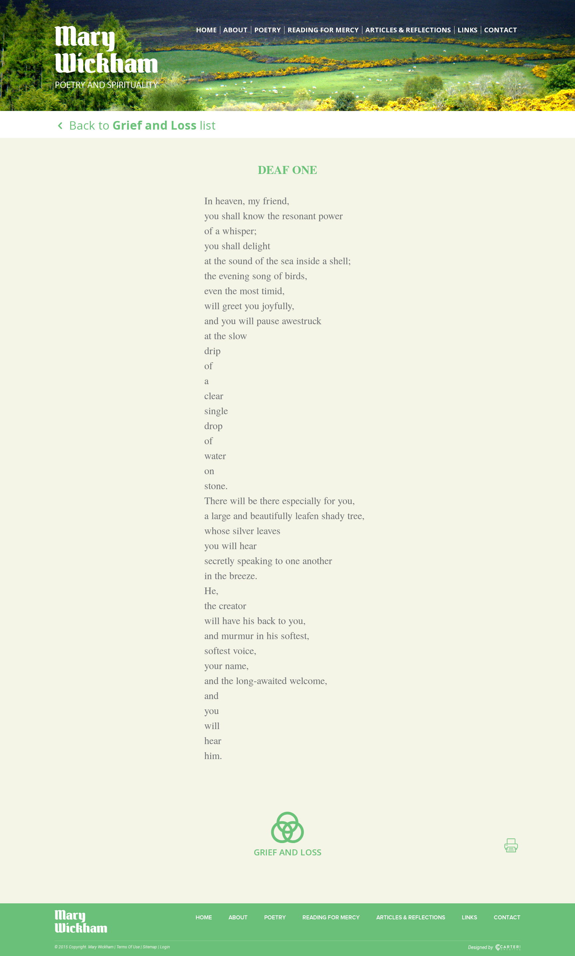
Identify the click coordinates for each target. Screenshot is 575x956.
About (235, 30)
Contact (500, 30)
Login (165, 947)
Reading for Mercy (323, 30)
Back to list (141, 125)
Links (468, 30)
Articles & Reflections (408, 30)
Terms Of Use (128, 947)
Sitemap (150, 947)
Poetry (267, 30)
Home (206, 30)
